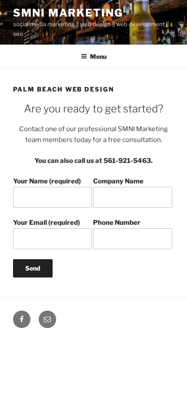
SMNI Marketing (68, 13)
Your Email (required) (46, 223)
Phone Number (116, 223)
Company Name (118, 181)
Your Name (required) (47, 181)
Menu (98, 56)
